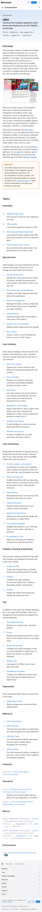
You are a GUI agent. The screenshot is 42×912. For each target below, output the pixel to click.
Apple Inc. (15, 906)
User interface (9, 344)
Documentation (11, 7)
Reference (7, 713)
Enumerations (9, 845)
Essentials (7, 205)
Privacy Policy (15, 909)
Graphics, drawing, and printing (17, 549)
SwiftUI (30, 130)
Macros (6, 811)
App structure (9, 257)
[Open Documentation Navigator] (2, 7)
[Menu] (39, 2)
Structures (8, 781)
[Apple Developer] (6, 2)
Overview (8, 46)
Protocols (7, 764)
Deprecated (8, 686)
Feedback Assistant (7, 902)
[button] (28, 2)
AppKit (18, 152)
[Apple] (3, 864)
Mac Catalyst (32, 157)
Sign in (34, 2)
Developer (9, 864)
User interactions (11, 444)
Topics (6, 198)
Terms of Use (5, 909)
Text (5, 602)
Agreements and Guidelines (28, 909)
